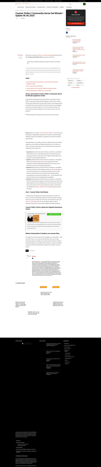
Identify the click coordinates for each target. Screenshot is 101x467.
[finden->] (84, 4)
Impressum (18, 440)
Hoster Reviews (20, 7)
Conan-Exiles (67, 353)
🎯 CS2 (78, 85)
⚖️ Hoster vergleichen (76, 23)
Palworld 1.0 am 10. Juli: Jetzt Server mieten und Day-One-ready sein (33, 313)
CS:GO (38, 184)
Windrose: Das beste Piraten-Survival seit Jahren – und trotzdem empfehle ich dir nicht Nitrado (20, 304)
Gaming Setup (67, 358)
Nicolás (20, 57)
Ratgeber (62, 7)
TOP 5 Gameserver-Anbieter (46, 132)
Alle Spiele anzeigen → (75, 87)
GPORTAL (42, 186)
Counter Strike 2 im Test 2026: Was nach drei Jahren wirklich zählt (46, 293)
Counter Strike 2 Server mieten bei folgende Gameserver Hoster (41, 88)
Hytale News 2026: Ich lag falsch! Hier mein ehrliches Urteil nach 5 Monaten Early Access (58, 304)
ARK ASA (43, 161)
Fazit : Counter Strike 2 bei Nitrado (34, 86)
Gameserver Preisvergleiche (52, 7)
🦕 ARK (69, 85)
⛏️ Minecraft (70, 80)
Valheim (66, 363)
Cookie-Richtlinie (19, 447)
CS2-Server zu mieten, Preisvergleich (45, 55)
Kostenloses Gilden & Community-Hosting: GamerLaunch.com (77, 40)
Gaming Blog (68, 7)
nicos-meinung (31, 250)
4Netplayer (55, 186)
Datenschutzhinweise (20, 442)
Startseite (16, 10)
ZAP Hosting (47, 186)
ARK (65, 351)
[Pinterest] (69, 32)
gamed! (37, 186)
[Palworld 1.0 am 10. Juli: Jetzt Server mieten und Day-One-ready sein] (33, 286)
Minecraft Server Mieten (30, 7)
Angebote (47, 353)
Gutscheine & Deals (41, 7)
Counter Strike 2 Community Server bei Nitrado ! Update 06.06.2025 (78, 71)
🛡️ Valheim (79, 80)
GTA (65, 360)
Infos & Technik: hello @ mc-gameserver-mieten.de (25, 449)
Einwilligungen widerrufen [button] (21, 445)
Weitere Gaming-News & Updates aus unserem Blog (38, 90)
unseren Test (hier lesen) (32, 201)
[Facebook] (67, 32)
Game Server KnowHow (69, 356)
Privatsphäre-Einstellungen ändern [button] (22, 444)
